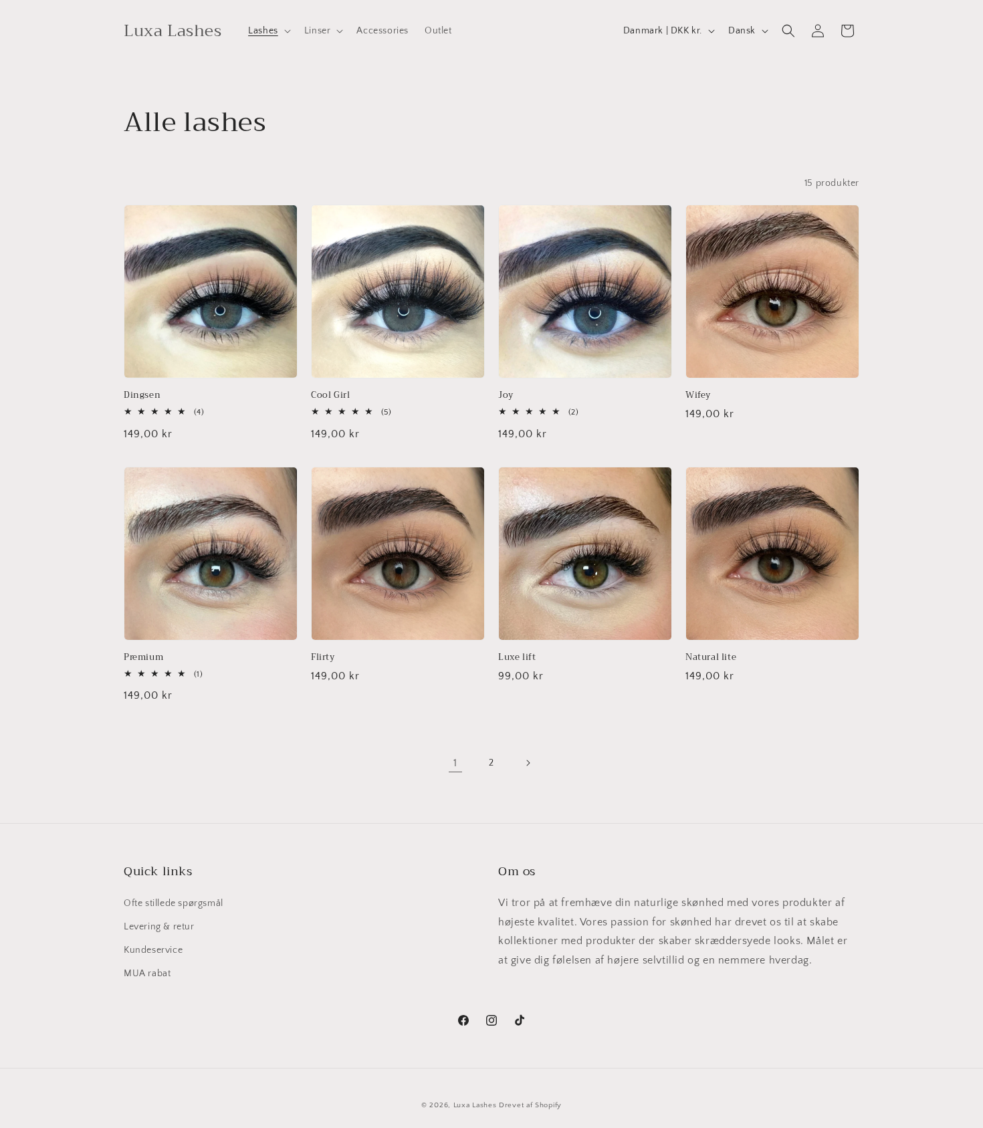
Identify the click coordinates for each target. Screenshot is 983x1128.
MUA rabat (147, 973)
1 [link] (455, 763)
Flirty (323, 657)
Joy (506, 395)
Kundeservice (153, 950)
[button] (268, 31)
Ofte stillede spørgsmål (173, 903)
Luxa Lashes (475, 1105)
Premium (143, 657)
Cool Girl (330, 395)
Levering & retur (159, 926)
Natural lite (710, 657)
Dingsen (142, 395)
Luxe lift (517, 657)
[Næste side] (527, 763)
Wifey (698, 395)
